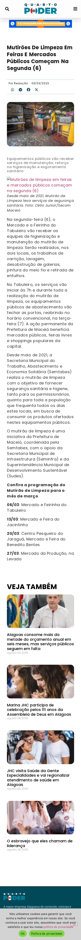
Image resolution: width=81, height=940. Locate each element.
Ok (23, 933)
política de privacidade (58, 927)
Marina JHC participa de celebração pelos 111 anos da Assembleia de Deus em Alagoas (39, 709)
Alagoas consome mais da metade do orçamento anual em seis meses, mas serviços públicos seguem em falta (40, 641)
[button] (7, 9)
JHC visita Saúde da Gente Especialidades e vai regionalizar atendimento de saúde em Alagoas (38, 777)
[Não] (74, 924)
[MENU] (75, 9)
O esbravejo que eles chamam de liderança (40, 843)
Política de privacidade (46, 933)
